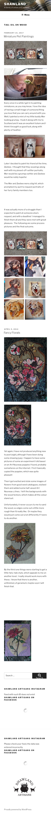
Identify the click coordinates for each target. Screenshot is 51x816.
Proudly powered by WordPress (17, 809)
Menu (27, 15)
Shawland (15, 4)
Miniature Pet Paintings (19, 36)
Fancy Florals (12, 332)
